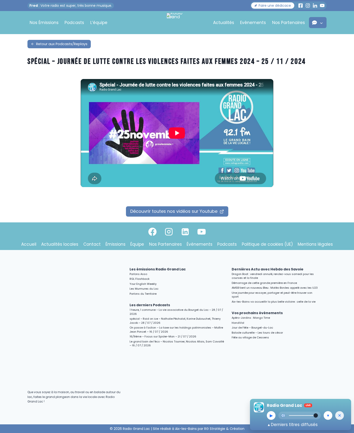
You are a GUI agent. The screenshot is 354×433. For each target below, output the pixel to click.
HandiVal (238, 323)
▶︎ (271, 415)
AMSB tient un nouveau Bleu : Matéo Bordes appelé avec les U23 (275, 288)
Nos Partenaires (288, 22)
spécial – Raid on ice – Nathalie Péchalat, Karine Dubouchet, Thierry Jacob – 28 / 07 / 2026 (175, 321)
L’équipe (98, 22)
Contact (92, 244)
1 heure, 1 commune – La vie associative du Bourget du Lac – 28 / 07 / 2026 (176, 312)
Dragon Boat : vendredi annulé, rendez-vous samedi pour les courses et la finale (273, 276)
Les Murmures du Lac (144, 289)
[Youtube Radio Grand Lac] (322, 5)
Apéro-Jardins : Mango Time (251, 318)
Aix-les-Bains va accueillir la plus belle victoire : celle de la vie (273, 302)
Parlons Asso (138, 274)
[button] (272, 5)
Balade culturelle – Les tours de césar (257, 333)
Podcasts (74, 22)
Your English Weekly (143, 284)
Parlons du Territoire (143, 294)
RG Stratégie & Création (224, 428)
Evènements (253, 22)
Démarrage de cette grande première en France (264, 283)
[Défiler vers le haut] (344, 387)
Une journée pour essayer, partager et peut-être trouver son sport (272, 295)
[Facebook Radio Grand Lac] (300, 5)
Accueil (28, 244)
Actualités (223, 22)
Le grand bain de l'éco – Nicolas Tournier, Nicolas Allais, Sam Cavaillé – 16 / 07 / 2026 (177, 344)
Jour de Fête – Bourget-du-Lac (252, 327)
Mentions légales (315, 244)
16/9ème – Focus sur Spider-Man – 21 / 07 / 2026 (163, 336)
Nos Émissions (44, 22)
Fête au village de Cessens (250, 337)
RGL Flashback (140, 279)
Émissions (115, 244)
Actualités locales (59, 244)
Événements (199, 244)
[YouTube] (201, 232)
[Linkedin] (185, 232)
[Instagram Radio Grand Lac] (307, 5)
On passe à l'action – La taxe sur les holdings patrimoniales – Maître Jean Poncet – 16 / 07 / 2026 (176, 330)
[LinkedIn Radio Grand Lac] (315, 5)
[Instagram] (169, 232)
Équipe (137, 244)
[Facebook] (152, 232)
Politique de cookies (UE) (267, 244)
